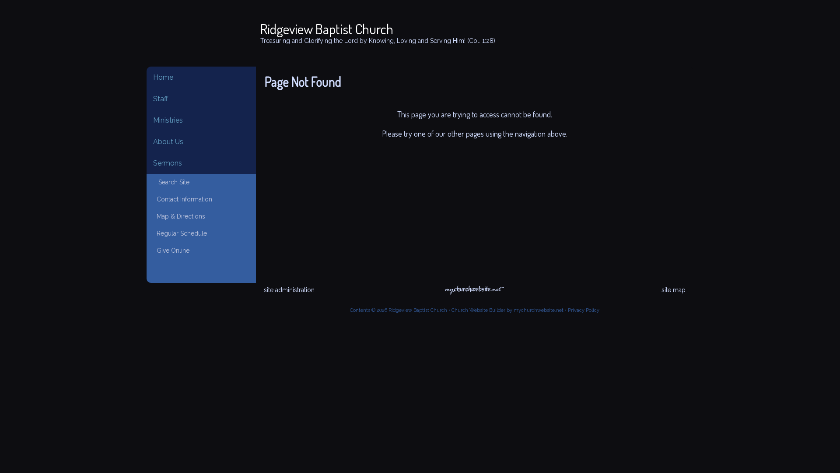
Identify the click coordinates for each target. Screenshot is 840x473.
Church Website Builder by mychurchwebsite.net (508, 310)
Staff (160, 99)
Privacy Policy (583, 310)
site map (674, 289)
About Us (168, 142)
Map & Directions (179, 216)
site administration (289, 289)
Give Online (171, 250)
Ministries (168, 120)
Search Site (171, 182)
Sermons (167, 163)
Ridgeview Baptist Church (326, 29)
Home (163, 77)
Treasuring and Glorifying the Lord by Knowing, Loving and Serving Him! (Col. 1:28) (377, 40)
